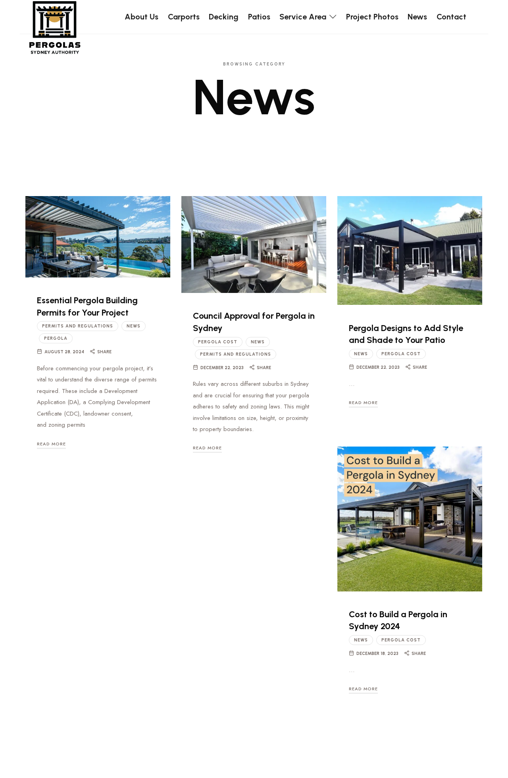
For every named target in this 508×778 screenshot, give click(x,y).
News (133, 326)
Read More (51, 444)
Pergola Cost (217, 342)
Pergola (55, 338)
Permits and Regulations (77, 326)
